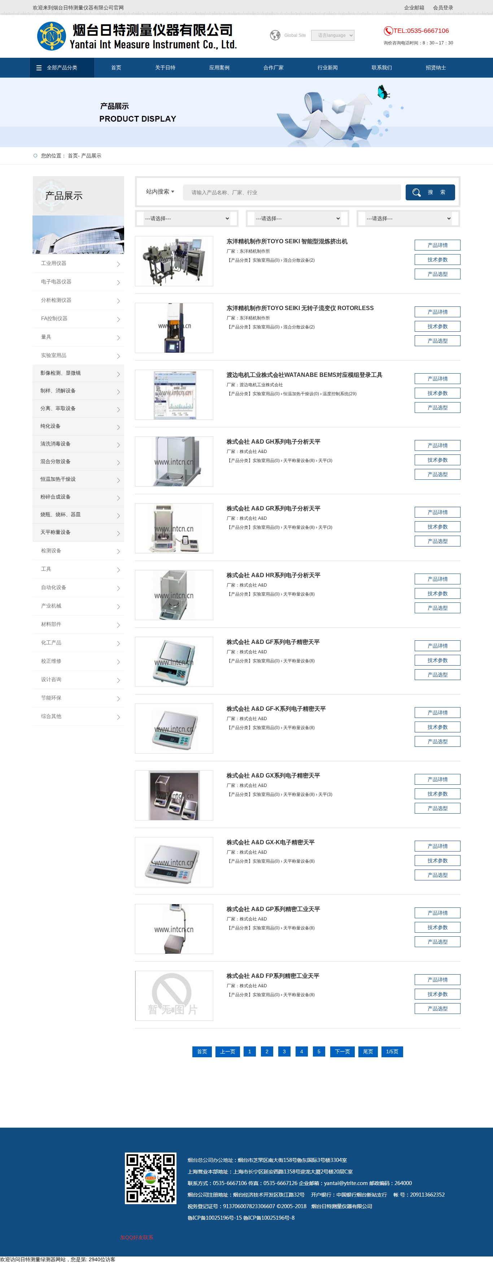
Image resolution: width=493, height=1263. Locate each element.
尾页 (368, 1051)
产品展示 (91, 155)
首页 (116, 67)
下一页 (342, 1051)
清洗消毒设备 (55, 444)
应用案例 (219, 67)
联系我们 (382, 67)
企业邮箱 (414, 7)
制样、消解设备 (58, 390)
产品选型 (438, 274)
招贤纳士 (436, 67)
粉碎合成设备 (55, 497)
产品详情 (438, 245)
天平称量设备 (55, 532)
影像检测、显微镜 (60, 373)
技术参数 (438, 259)
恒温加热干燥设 (58, 479)
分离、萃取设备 (58, 408)
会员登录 (443, 7)
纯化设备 (50, 426)
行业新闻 (328, 67)
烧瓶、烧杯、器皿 (60, 514)
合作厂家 (273, 67)
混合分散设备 (55, 461)
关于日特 (165, 67)
